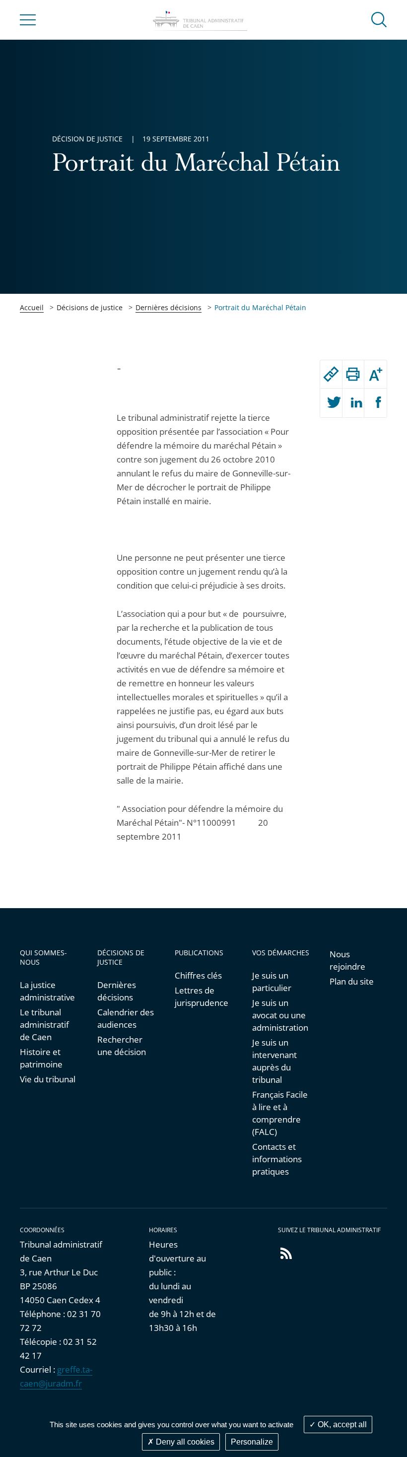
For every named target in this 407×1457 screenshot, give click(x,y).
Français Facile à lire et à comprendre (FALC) (280, 1113)
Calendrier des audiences (125, 1018)
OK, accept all (341, 1424)
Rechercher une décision (121, 1046)
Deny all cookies (184, 1442)
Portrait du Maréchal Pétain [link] (260, 307)
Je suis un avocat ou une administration (280, 1015)
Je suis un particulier (271, 981)
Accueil (32, 307)
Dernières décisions (169, 307)
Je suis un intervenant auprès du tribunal (274, 1061)
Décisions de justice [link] (90, 307)
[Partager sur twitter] (331, 403)
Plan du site (352, 981)
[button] (379, 19)
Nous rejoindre (347, 960)
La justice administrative (47, 991)
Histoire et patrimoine (41, 1058)
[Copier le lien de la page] (331, 374)
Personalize (252, 1442)
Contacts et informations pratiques (277, 1159)
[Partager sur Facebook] (375, 403)
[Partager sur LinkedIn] (353, 403)
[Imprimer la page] (353, 374)
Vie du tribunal (47, 1079)
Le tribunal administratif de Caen (44, 1024)
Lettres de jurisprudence (201, 996)
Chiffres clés (198, 975)
